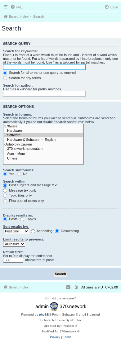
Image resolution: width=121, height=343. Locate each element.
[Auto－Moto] (43, 153)
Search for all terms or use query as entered (42, 72)
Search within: (15, 181)
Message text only (22, 190)
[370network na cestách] (43, 149)
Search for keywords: (20, 51)
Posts (13, 219)
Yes (11, 174)
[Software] (43, 135)
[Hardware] (43, 131)
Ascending (44, 231)
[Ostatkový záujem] (43, 144)
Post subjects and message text (32, 185)
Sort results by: (15, 226)
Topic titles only (20, 195)
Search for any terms (24, 78)
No (24, 174)
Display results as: (18, 215)
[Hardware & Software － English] (43, 139)
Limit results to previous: (23, 239)
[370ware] (43, 126)
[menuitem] (16, 7)
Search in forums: (17, 114)
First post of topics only (26, 200)
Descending (69, 231)
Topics (30, 219)
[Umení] (43, 158)
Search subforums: (18, 170)
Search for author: (18, 85)
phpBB (44, 314)
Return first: (13, 252)
